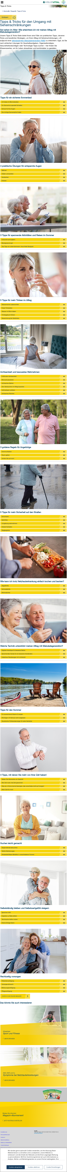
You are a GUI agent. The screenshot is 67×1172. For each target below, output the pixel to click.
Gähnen (4, 170)
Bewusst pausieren (8, 380)
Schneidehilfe (6, 589)
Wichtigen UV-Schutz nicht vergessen (13, 718)
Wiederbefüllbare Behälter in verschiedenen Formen (18, 854)
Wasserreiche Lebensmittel (10, 304)
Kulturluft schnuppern (8, 239)
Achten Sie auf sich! (8, 458)
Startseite (6, 11)
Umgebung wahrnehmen (9, 523)
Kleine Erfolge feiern (8, 923)
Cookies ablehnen (34, 1167)
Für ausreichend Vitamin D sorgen (12, 714)
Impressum (3, 1137)
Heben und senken (7, 174)
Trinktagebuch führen (8, 315)
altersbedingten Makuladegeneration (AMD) (28, 41)
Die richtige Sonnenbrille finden (11, 112)
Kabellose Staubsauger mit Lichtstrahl (14, 657)
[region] (33, 1160)
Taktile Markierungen (8, 851)
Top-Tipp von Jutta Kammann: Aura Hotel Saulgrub (17, 246)
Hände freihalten (7, 527)
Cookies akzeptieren (15, 1167)
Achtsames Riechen (8, 393)
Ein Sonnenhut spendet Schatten (12, 105)
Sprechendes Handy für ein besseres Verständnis (17, 654)
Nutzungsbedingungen (5, 1134)
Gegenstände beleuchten (10, 847)
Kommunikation (7, 451)
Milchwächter (6, 592)
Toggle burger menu (2, 2)
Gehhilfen (5, 520)
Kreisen (4, 180)
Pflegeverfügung (7, 991)
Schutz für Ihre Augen (8, 109)
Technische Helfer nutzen (10, 919)
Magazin (13, 11)
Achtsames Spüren (8, 383)
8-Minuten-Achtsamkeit (9, 376)
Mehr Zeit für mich (7, 789)
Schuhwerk (5, 516)
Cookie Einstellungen (5, 1145)
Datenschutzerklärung (5, 1139)
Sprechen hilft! (6, 912)
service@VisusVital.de (38, 1133)
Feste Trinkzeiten (7, 308)
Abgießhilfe (5, 586)
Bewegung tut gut (7, 243)
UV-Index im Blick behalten (10, 102)
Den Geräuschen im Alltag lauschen (13, 386)
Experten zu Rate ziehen (9, 916)
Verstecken (5, 177)
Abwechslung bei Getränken (10, 318)
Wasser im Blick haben (9, 311)
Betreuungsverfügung (8, 988)
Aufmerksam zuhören (8, 390)
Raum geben (6, 455)
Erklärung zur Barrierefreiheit (6, 1142)
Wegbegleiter (6, 530)
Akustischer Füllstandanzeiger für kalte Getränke (17, 721)
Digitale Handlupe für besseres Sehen (13, 650)
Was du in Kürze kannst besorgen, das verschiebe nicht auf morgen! (23, 786)
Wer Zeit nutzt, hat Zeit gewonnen (12, 783)
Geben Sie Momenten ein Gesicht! (12, 779)
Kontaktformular (4, 1132)
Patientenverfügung (8, 981)
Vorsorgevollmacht (7, 984)
